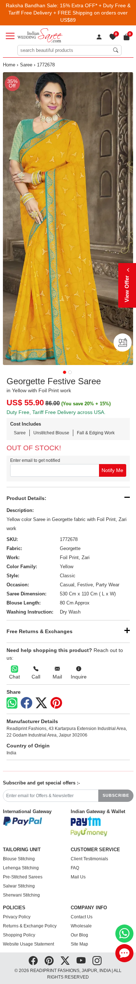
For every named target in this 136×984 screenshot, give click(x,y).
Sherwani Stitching (21, 895)
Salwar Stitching (19, 886)
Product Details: (26, 498)
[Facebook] (26, 703)
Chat (14, 677)
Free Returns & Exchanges (40, 631)
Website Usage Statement (28, 944)
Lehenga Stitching (21, 867)
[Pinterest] (56, 703)
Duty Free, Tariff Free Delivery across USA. (56, 412)
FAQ (75, 867)
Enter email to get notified (35, 460)
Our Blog (79, 935)
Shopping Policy (19, 935)
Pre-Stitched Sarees (22, 877)
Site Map (79, 944)
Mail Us (78, 877)
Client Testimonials (89, 858)
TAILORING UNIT (22, 849)
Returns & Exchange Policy (30, 925)
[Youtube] (81, 961)
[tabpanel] (68, 218)
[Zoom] (68, 218)
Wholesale (81, 925)
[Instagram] (97, 961)
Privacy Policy (16, 916)
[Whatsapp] (12, 703)
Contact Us (81, 916)
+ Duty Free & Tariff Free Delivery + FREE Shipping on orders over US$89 (69, 13)
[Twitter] (41, 703)
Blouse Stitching (19, 858)
